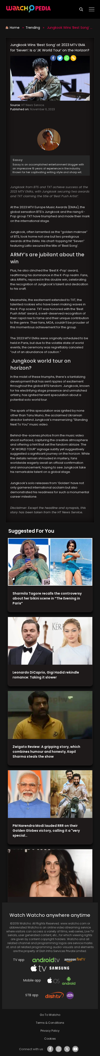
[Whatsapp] (67, 58)
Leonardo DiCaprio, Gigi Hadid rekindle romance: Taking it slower (46, 675)
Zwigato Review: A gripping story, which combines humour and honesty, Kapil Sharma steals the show (46, 751)
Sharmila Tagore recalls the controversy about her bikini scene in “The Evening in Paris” (47, 598)
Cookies (50, 1039)
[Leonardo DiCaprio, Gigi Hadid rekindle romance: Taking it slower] (50, 641)
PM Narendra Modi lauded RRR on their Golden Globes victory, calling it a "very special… (46, 830)
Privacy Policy (50, 1031)
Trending (33, 27)
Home (15, 27)
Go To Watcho (50, 1015)
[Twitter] (60, 58)
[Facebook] (53, 58)
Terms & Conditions (50, 1023)
